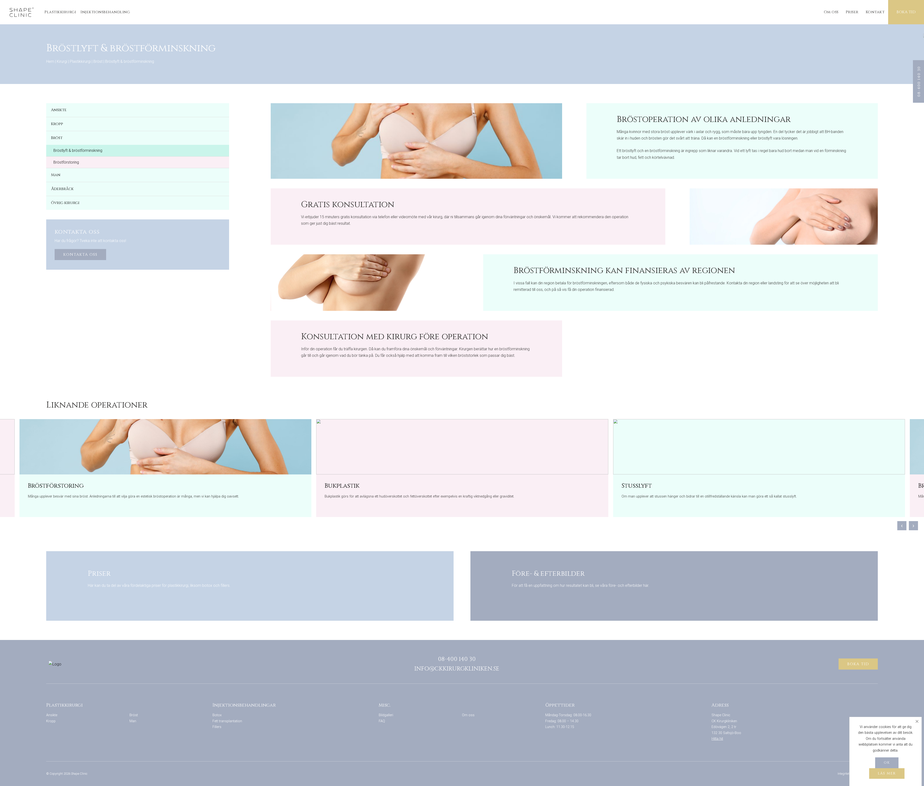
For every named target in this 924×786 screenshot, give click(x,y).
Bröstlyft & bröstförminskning (77, 150)
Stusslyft (637, 486)
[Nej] (916, 721)
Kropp (57, 124)
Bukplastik (342, 486)
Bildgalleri (386, 715)
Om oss (831, 12)
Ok (887, 762)
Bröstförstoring (66, 162)
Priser (852, 12)
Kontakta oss (80, 254)
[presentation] (901, 526)
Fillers (216, 727)
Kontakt (875, 12)
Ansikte (59, 110)
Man (55, 175)
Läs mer (887, 773)
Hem (50, 61)
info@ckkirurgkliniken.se (456, 669)
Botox (217, 715)
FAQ (382, 721)
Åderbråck (62, 189)
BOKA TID (906, 12)
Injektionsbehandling (105, 12)
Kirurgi (62, 61)
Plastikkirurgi (60, 12)
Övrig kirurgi (65, 202)
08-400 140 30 (457, 659)
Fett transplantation (227, 721)
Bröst (98, 61)
